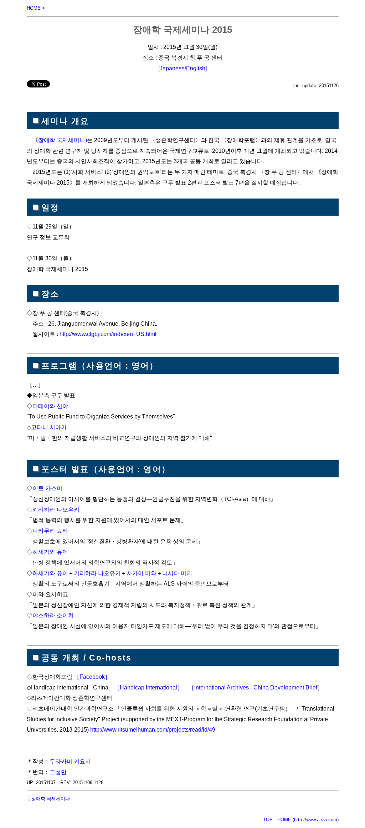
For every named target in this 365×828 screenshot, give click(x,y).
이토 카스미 (47, 488)
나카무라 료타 (50, 530)
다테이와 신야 (50, 406)
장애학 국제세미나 (50, 798)
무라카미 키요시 (70, 761)
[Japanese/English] (182, 68)
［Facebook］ (92, 676)
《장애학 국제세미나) (59, 140)
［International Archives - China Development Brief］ (256, 687)
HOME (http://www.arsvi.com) (308, 819)
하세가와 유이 (50, 551)
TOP (268, 819)
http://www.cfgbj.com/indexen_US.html (108, 334)
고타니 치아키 (49, 427)
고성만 (58, 772)
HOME (34, 8)
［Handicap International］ (148, 687)
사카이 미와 (141, 573)
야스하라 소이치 (53, 615)
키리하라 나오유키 (55, 509)
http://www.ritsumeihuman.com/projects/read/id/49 (152, 729)
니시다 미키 (177, 573)
